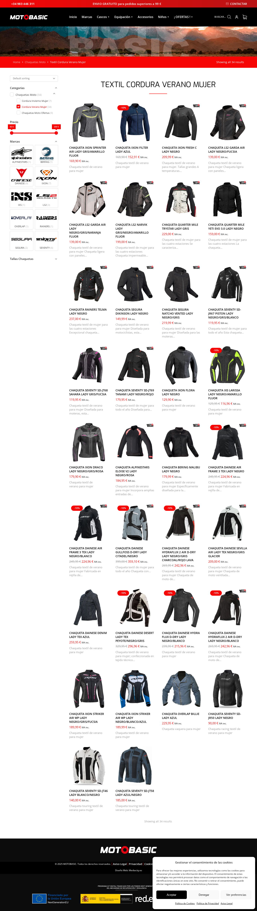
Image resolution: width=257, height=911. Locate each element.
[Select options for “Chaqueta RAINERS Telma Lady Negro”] (104, 300)
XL (221, 137)
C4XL (179, 137)
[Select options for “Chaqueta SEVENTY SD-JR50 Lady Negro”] (243, 704)
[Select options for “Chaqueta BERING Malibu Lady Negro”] (197, 458)
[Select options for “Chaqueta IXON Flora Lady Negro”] (197, 381)
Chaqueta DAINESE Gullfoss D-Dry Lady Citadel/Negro (131, 552)
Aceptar (171, 894)
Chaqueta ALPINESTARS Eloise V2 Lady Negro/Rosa (132, 471)
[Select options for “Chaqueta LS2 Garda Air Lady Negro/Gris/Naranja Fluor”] (104, 215)
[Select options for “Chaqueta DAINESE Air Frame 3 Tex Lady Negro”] (243, 458)
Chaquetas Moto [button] (28, 95)
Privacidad (135, 864)
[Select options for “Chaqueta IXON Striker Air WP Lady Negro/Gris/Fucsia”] (104, 704)
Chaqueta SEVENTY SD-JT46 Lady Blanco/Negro (88, 793)
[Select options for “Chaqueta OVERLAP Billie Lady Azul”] (197, 704)
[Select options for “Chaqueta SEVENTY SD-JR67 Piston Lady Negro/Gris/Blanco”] (243, 300)
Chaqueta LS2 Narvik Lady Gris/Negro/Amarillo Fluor (132, 230)
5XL (223, 214)
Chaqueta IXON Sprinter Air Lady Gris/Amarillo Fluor (87, 151)
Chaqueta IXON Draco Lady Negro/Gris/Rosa (86, 469)
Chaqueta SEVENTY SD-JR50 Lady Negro (224, 716)
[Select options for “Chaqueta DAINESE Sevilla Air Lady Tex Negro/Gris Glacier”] (243, 539)
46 (229, 452)
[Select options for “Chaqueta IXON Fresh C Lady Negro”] (197, 138)
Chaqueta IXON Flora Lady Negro (178, 392)
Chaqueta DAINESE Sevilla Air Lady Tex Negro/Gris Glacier (227, 552)
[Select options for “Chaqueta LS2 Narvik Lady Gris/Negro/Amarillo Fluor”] (150, 215)
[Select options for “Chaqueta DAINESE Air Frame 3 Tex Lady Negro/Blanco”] (104, 539)
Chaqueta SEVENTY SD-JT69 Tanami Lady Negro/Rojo (135, 392)
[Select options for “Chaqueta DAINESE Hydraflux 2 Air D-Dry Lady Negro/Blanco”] (243, 623)
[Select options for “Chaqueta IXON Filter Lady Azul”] (150, 138)
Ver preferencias (236, 894)
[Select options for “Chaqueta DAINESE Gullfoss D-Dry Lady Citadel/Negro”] (150, 539)
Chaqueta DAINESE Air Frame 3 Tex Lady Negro (226, 469)
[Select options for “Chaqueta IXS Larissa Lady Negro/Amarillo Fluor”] (243, 381)
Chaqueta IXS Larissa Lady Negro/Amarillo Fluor (225, 394)
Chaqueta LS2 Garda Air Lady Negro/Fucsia (226, 149)
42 (213, 452)
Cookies (149, 864)
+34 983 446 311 (23, 4)
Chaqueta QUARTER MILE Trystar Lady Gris (180, 226)
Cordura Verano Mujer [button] (36, 107)
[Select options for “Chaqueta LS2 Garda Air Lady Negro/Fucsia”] (243, 138)
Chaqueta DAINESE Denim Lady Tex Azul (88, 635)
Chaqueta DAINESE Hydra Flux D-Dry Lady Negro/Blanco (181, 637)
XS (120, 380)
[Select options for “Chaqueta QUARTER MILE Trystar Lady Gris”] (197, 215)
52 (213, 457)
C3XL (169, 137)
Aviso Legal (227, 903)
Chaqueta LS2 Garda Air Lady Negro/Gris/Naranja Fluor (87, 230)
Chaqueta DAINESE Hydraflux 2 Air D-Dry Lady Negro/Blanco (225, 637)
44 (221, 452)
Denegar (204, 894)
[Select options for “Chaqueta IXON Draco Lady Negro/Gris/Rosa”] (104, 458)
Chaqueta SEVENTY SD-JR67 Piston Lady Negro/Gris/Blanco (224, 313)
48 (190, 538)
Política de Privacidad (208, 903)
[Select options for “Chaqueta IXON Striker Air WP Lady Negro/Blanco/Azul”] (150, 704)
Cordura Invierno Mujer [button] (36, 101)
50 (236, 452)
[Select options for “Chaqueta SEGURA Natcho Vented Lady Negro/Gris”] (197, 300)
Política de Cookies (185, 903)
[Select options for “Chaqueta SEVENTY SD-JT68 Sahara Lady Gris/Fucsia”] (104, 381)
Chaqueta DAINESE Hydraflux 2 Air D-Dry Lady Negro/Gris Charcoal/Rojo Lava (179, 554)
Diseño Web (121, 870)
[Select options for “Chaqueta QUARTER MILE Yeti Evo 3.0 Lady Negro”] (243, 215)
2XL (75, 214)
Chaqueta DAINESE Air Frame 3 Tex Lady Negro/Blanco (85, 552)
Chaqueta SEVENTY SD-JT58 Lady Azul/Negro (135, 793)
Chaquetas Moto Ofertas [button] (37, 113)
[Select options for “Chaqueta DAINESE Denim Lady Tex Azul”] (104, 623)
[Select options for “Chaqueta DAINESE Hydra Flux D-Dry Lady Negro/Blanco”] (197, 623)
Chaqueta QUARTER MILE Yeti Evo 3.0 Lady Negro (226, 226)
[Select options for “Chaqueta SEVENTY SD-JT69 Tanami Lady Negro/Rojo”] (150, 381)
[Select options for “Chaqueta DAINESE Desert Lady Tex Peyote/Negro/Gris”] (150, 623)
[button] (21, 154)
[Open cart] (244, 17)
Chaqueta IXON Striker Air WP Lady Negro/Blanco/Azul (133, 718)
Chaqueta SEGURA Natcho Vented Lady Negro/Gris (177, 313)
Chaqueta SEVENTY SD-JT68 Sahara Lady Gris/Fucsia (88, 392)
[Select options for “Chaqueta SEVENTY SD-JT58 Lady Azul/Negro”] (150, 781)
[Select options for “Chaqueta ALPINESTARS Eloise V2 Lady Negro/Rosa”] (150, 458)
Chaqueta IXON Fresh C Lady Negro (179, 149)
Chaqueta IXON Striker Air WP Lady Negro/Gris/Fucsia (86, 718)
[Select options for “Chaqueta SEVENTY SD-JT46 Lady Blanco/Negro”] (104, 781)
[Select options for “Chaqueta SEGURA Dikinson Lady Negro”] (150, 300)
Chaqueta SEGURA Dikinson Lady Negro (132, 311)
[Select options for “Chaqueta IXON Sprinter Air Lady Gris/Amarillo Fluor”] (104, 138)
